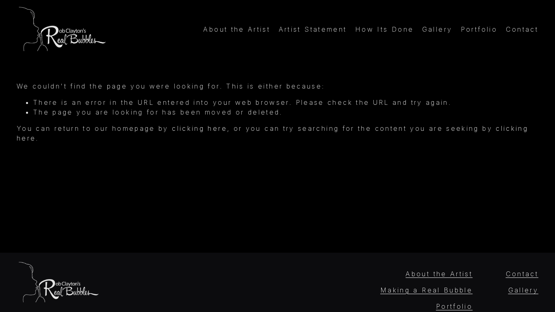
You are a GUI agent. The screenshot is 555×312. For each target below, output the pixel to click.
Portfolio (479, 29)
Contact (522, 29)
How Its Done (384, 29)
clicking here (199, 128)
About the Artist (236, 29)
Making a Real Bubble (426, 290)
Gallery (437, 29)
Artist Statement (313, 29)
